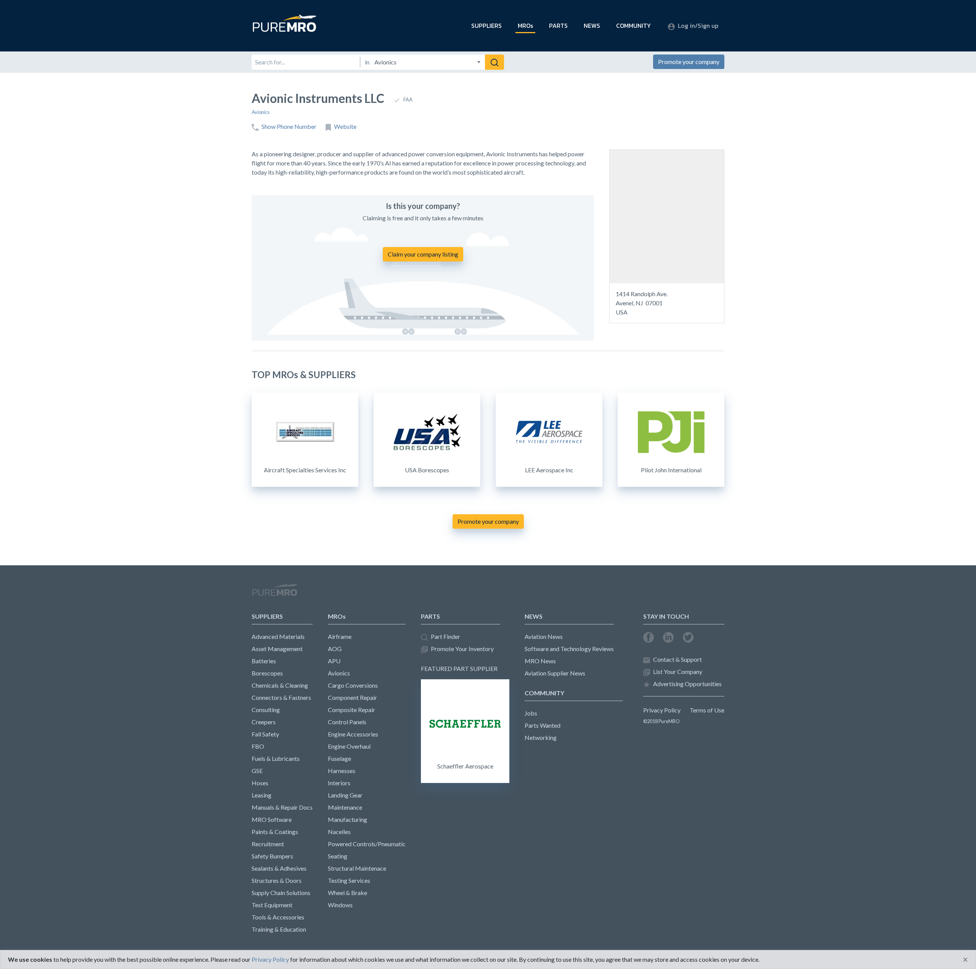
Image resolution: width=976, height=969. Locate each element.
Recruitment (268, 843)
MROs (525, 25)
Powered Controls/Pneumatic (367, 843)
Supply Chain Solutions (281, 892)
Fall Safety (265, 734)
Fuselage (339, 758)
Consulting (266, 709)
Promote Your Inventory (462, 648)
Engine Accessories (353, 734)
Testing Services (349, 880)
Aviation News (544, 636)
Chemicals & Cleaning (280, 685)
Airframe (340, 636)
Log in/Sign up (698, 25)
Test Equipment (272, 904)
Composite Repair (351, 709)
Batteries (264, 660)
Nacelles (339, 831)
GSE (257, 770)
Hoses (260, 782)
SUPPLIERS (486, 25)
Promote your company (688, 61)
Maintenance (345, 807)
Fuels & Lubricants (276, 758)
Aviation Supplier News (555, 673)
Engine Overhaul (349, 746)
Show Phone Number (289, 126)
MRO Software (272, 819)
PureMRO (274, 593)
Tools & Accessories (278, 917)
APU (334, 660)
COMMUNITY (633, 25)
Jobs (531, 713)
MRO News (540, 660)
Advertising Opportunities (687, 683)
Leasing (261, 795)
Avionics (261, 112)
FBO (258, 746)
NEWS (592, 25)
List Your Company (677, 671)
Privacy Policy (662, 710)
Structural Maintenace (357, 868)
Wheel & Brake (347, 892)
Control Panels (347, 721)
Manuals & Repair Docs (282, 807)
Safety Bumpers (272, 856)
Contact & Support (677, 659)
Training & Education (279, 929)
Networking (541, 737)
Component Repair (352, 697)
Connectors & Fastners (281, 697)
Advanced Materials (278, 636)
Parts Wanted (542, 725)
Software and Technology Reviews (569, 648)
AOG (335, 648)
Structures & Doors (277, 880)
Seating (337, 856)
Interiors (339, 782)
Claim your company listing (423, 254)
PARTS (558, 25)
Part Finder (445, 636)
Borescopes (267, 673)
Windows (340, 904)
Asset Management (277, 648)
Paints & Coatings (275, 831)
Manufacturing (347, 819)
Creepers (264, 721)
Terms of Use (707, 710)
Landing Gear (345, 795)
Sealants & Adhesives (279, 868)
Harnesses (341, 770)
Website (345, 126)
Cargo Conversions (353, 685)
